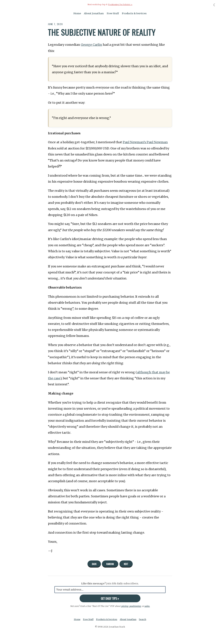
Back (94, 564)
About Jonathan (94, 13)
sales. (147, 606)
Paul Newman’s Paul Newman (145, 142)
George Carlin (91, 45)
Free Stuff (113, 13)
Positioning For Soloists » (120, 4)
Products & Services (134, 13)
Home (77, 13)
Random (110, 564)
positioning (135, 606)
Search (142, 619)
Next (126, 564)
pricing (124, 606)
